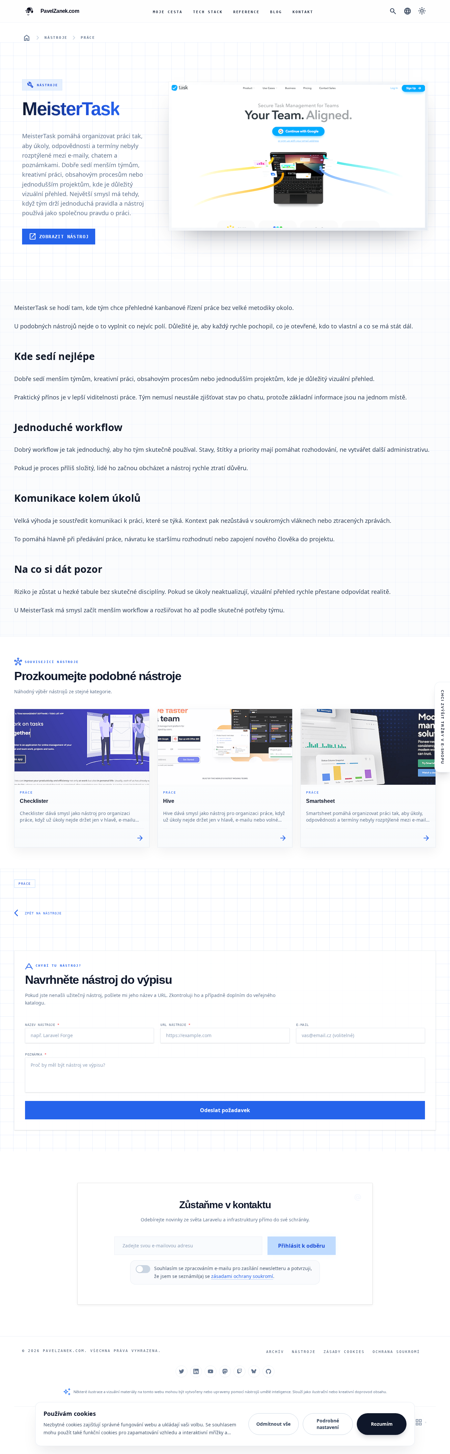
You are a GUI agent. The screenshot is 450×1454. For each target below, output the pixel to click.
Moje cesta (168, 12)
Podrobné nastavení (328, 1423)
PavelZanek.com (63, 1351)
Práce (88, 38)
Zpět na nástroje (38, 913)
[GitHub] (268, 1371)
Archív (275, 1352)
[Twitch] (239, 1371)
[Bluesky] (254, 1371)
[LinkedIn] (196, 1371)
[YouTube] (210, 1371)
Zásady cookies (344, 1352)
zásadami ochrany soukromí (242, 1276)
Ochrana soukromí (396, 1352)
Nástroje (56, 38)
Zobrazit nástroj (59, 236)
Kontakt (303, 12)
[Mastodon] (225, 1371)
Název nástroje (42, 1025)
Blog (276, 12)
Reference (246, 12)
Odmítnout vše (273, 1424)
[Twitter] (181, 1371)
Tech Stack (208, 12)
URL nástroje (175, 1025)
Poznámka (35, 1054)
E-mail (302, 1025)
